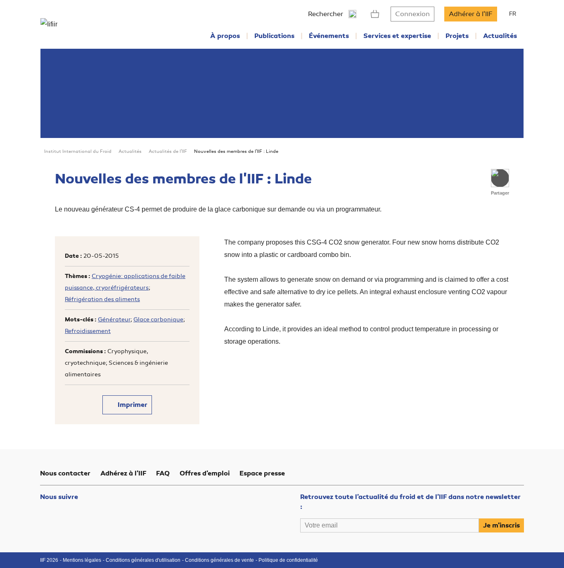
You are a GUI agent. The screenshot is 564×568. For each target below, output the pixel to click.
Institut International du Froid (77, 151)
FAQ (163, 473)
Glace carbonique (158, 319)
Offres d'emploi (205, 473)
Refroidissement (88, 331)
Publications (274, 36)
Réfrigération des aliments (102, 299)
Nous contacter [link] (65, 473)
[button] (500, 178)
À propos (225, 36)
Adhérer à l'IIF (471, 14)
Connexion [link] (412, 14)
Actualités (500, 36)
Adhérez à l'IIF (123, 473)
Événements (329, 36)
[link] (375, 14)
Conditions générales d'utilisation (143, 560)
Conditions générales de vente (219, 560)
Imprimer (131, 405)
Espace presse (262, 473)
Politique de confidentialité (288, 560)
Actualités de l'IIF (168, 151)
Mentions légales (82, 560)
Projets (457, 36)
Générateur (114, 319)
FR (512, 14)
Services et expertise (397, 36)
